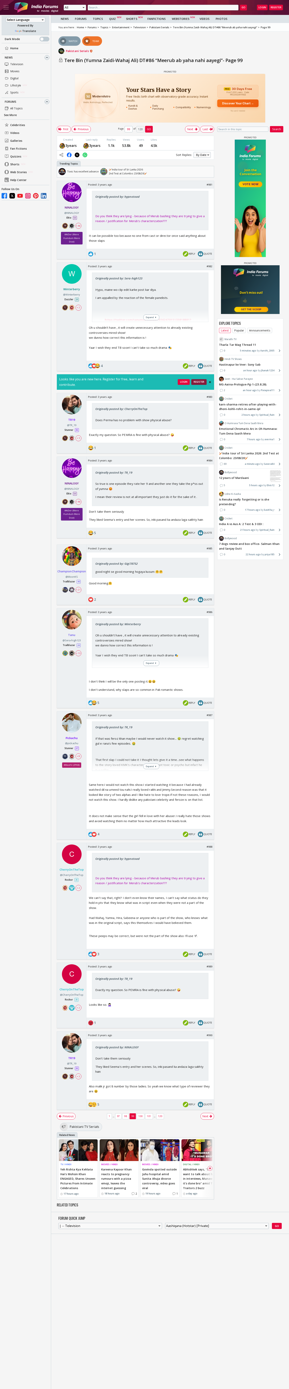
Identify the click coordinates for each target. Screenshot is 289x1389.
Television (16, 64)
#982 (209, 266)
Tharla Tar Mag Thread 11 (237, 345)
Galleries (16, 141)
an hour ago (250, 370)
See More (10, 115)
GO (243, 7)
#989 (209, 966)
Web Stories (18, 172)
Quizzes (15, 156)
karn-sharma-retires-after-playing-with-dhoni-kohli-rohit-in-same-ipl (247, 406)
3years (71, 145)
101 (149, 1116)
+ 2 (78, 307)
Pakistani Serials (78, 51)
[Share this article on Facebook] (69, 155)
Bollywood (231, 472)
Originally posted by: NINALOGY (117, 1047)
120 (160, 1116)
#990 (209, 1035)
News (9, 57)
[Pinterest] (36, 196)
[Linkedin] (43, 196)
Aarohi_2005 (267, 350)
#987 (209, 715)
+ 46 (78, 225)
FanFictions (156, 19)
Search (276, 129)
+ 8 (78, 756)
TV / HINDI (65, 1164)
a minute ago (252, 464)
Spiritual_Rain (266, 414)
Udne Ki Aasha (233, 494)
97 (118, 1116)
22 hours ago (253, 554)
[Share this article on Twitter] (77, 155)
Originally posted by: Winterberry (118, 624)
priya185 (269, 554)
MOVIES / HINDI (109, 1164)
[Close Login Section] (210, 382)
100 (140, 1116)
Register (276, 7)
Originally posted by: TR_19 (113, 472)
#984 (209, 460)
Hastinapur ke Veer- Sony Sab (239, 364)
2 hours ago (248, 414)
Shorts (14, 164)
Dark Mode (12, 39)
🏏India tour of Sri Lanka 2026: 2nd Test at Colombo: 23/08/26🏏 (249, 455)
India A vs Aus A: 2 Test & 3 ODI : (241, 524)
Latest (225, 330)
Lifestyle (15, 85)
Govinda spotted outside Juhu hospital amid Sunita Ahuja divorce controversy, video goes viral (159, 1179)
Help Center (18, 180)
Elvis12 (270, 485)
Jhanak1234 (267, 370)
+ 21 (78, 589)
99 (132, 1116)
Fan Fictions (18, 148)
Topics (98, 19)
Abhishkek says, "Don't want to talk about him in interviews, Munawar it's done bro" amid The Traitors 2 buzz (199, 1179)
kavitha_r (269, 509)
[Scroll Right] (210, 171)
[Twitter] (12, 196)
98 (125, 1116)
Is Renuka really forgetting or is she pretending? (244, 502)
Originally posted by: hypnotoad (117, 197)
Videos (14, 133)
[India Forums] (36, 7)
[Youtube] (20, 196)
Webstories (180, 19)
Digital (14, 78)
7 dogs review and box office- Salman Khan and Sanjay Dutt (249, 546)
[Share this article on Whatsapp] (85, 155)
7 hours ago (253, 439)
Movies (15, 71)
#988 (209, 846)
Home (14, 48)
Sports (14, 92)
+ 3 (78, 438)
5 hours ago (256, 485)
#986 (209, 612)
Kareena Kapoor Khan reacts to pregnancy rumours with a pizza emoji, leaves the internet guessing (116, 1179)
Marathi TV (231, 339)
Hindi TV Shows (233, 359)
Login (262, 7)
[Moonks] (62, 146)
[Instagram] (28, 196)
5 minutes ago (248, 350)
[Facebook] (4, 196)
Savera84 (269, 464)
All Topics (16, 108)
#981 (209, 184)
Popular (239, 330)
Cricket (228, 398)
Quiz (112, 19)
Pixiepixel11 (267, 390)
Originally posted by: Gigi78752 (116, 563)
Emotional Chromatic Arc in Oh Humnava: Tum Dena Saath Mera (248, 431)
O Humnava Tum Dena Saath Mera (244, 423)
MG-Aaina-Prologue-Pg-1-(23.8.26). (243, 384)
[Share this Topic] (61, 155)
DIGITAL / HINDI (191, 1164)
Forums (10, 101)
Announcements (259, 330)
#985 (209, 548)
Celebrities (17, 125)
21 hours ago (247, 529)
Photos (221, 19)
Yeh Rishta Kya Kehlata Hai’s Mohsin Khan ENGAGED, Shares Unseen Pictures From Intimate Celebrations (77, 1179)
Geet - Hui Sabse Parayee (239, 379)
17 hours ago (252, 509)
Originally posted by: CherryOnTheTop (121, 409)
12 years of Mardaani (234, 478)
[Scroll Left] (61, 171)
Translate (29, 31)
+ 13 (78, 653)
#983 (209, 397)
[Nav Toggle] (6, 7)
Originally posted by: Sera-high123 (118, 278)
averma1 (269, 439)
